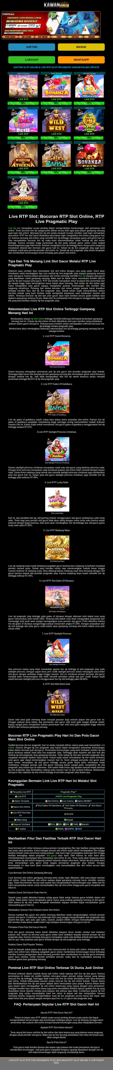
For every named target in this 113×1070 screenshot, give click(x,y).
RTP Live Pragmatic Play (41, 1060)
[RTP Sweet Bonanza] (57, 353)
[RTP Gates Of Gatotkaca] (57, 401)
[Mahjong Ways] (57, 547)
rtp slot (63, 998)
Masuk (81, 46)
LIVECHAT (31, 59)
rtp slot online (37, 319)
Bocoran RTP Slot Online (72, 1060)
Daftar (31, 46)
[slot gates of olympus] (57, 598)
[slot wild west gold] (57, 701)
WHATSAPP (81, 59)
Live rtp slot (14, 228)
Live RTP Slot (17, 1060)
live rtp (82, 276)
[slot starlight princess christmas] (57, 449)
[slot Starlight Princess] (57, 651)
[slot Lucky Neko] (57, 499)
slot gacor (52, 855)
